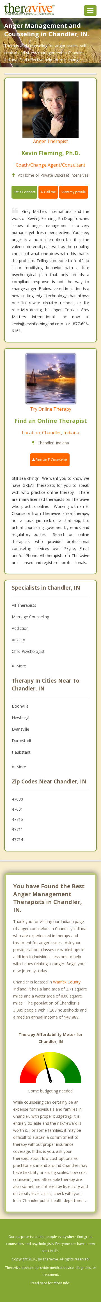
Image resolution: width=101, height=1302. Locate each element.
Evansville (20, 729)
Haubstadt (21, 752)
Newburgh (21, 717)
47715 (17, 819)
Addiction (20, 628)
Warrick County (67, 982)
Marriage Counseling (30, 616)
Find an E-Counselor (51, 459)
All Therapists (24, 605)
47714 (17, 839)
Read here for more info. (50, 1283)
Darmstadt (21, 740)
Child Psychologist (28, 651)
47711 (17, 829)
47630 (17, 799)
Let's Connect (24, 192)
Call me (49, 192)
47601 (17, 809)
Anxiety (18, 639)
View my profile (73, 192)
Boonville (20, 706)
